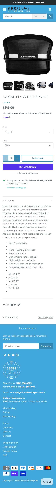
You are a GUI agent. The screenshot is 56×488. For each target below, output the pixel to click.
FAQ (5, 455)
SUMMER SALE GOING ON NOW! (28, 2)
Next (51, 317)
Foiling (6, 412)
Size (5, 127)
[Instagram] (17, 354)
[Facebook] (9, 354)
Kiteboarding (9, 408)
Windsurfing (9, 416)
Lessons (7, 431)
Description (9, 200)
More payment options (28, 173)
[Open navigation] (4, 9)
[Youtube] (13, 354)
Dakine (6, 102)
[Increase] (17, 158)
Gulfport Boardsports (28, 480)
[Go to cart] (50, 9)
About (6, 423)
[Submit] (50, 16)
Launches (7, 427)
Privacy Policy (10, 450)
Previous (42, 317)
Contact (7, 435)
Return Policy (9, 446)
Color (5, 140)
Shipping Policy (10, 442)
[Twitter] (5, 354)
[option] (8, 86)
